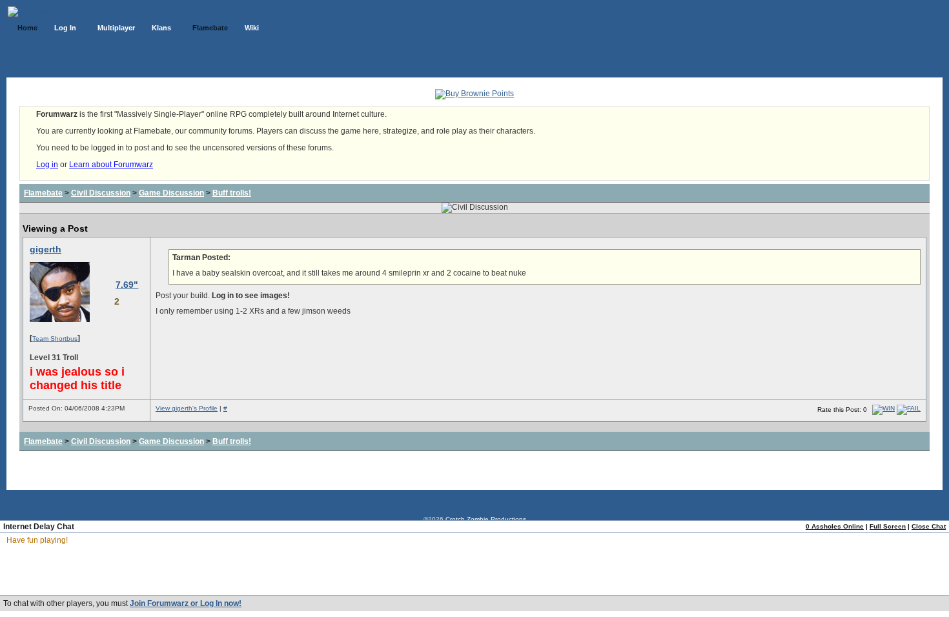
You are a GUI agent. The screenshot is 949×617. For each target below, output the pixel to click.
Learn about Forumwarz (111, 164)
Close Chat (929, 526)
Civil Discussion (100, 192)
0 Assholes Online (835, 526)
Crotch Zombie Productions (485, 519)
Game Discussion (171, 192)
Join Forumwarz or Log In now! (185, 603)
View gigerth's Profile (187, 408)
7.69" (127, 284)
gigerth (45, 249)
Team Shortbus (54, 338)
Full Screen (888, 526)
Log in (47, 164)
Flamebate (43, 192)
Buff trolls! (231, 192)
